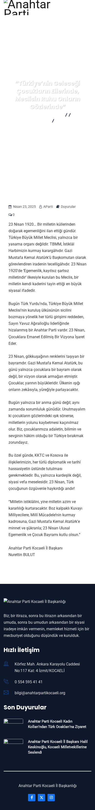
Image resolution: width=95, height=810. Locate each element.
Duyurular (68, 207)
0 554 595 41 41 (29, 682)
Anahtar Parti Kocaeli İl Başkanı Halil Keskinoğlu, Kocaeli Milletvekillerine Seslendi (58, 747)
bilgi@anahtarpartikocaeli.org (40, 693)
